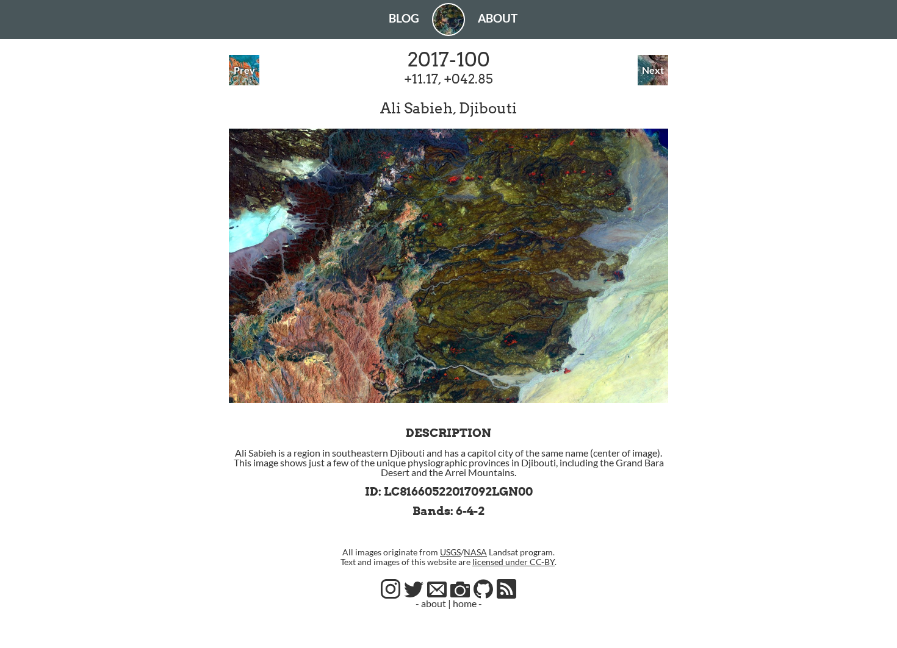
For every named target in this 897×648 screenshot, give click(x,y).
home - (467, 603)
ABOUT (497, 18)
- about (431, 603)
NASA (475, 552)
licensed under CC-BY (513, 562)
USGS (450, 552)
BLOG (404, 18)
